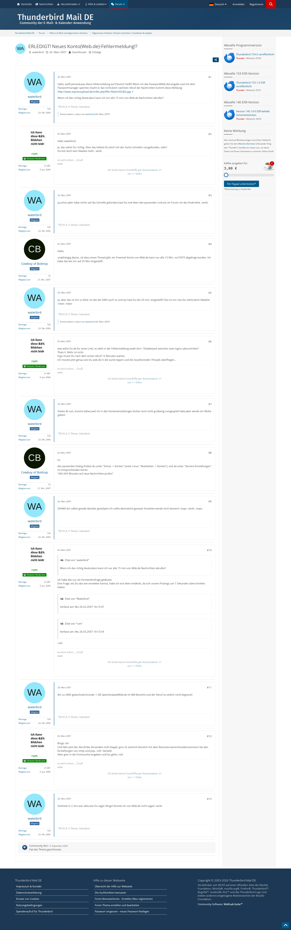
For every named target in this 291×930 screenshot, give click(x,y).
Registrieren (256, 4)
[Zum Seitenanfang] (285, 925)
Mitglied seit (24, 112)
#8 (210, 452)
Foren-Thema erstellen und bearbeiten (117, 905)
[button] (218, 4)
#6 (210, 341)
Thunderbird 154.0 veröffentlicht (255, 54)
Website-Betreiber (247, 143)
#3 (210, 195)
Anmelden (239, 4)
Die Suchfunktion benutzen (110, 892)
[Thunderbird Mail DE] (145, 19)
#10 (209, 550)
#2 (210, 134)
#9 (210, 501)
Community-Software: (220, 904)
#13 (209, 798)
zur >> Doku (134, 173)
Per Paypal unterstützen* (241, 183)
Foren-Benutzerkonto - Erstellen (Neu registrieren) (123, 898)
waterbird (38, 52)
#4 (210, 244)
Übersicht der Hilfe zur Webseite (113, 886)
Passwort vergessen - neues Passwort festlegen (122, 911)
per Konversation (148, 170)
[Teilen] (216, 59)
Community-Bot (38, 845)
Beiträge (23, 108)
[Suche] (271, 4)
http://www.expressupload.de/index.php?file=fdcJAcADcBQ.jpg (94, 91)
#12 (209, 736)
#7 (210, 404)
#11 (209, 687)
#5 (210, 292)
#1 (210, 77)
